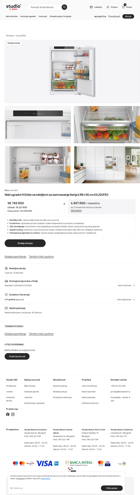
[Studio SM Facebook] (7, 415)
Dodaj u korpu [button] (25, 243)
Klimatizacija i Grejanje (60, 16)
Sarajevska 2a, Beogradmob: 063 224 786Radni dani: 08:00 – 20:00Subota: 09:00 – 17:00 (64, 439)
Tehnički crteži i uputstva (41, 256)
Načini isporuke (89, 391)
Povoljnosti (114, 16)
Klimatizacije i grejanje (34, 403)
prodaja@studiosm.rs (120, 391)
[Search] (64, 7)
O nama (9, 391)
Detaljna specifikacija (15, 256)
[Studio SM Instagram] (12, 415)
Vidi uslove (76, 210)
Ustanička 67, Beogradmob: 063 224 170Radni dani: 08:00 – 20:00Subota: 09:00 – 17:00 (122, 437)
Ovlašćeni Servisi (10, 399)
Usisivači (43, 16)
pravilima (21, 479)
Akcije (128, 16)
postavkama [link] (45, 479)
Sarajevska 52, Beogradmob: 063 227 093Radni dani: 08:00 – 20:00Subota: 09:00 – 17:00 (35, 437)
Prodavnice (11, 386)
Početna (10, 35)
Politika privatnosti (90, 403)
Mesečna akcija (60, 386)
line (100, 16)
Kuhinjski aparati (28, 16)
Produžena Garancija (62, 397)
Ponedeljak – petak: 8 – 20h (121, 399)
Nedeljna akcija (60, 391)
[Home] (13, 7)
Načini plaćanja (88, 397)
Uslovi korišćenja (89, 386)
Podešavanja (18, 488)
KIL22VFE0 (21, 35)
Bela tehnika (12, 16)
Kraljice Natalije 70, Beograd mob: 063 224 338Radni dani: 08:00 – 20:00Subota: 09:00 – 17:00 (93, 439)
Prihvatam (111, 488)
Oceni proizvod (17, 356)
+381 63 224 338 (118, 386)
